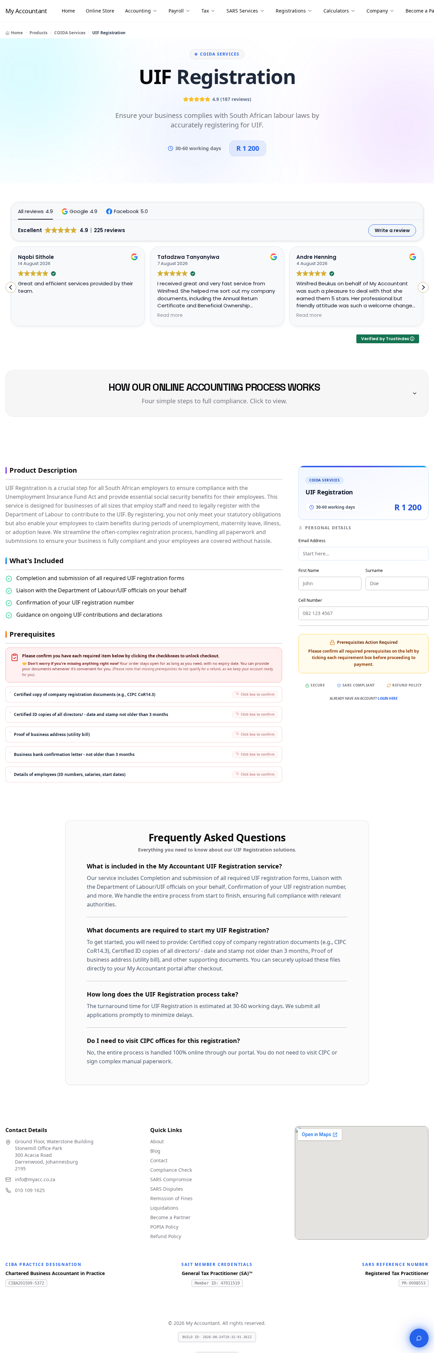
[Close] (419, 1338)
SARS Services (242, 10)
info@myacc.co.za (35, 1179)
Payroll (176, 10)
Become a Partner (170, 1217)
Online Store (100, 10)
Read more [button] (170, 315)
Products (38, 33)
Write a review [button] (392, 230)
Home (68, 10)
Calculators (336, 10)
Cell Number (310, 600)
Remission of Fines (171, 1198)
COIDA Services (69, 33)
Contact (158, 1160)
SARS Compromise (171, 1179)
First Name (308, 570)
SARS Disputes (166, 1189)
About (157, 1141)
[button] (79, 211)
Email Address (312, 541)
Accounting (138, 10)
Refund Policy (407, 685)
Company (377, 10)
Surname (374, 570)
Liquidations (164, 1208)
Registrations (291, 10)
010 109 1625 (30, 1190)
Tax (205, 10)
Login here (387, 698)
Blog (155, 1151)
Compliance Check (171, 1170)
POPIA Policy (164, 1227)
